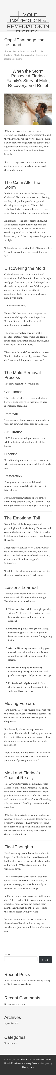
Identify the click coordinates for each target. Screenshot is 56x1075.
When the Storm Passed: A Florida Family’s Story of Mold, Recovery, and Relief (28, 78)
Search (7, 954)
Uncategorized (10, 1043)
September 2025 (11, 1023)
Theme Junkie (28, 1067)
